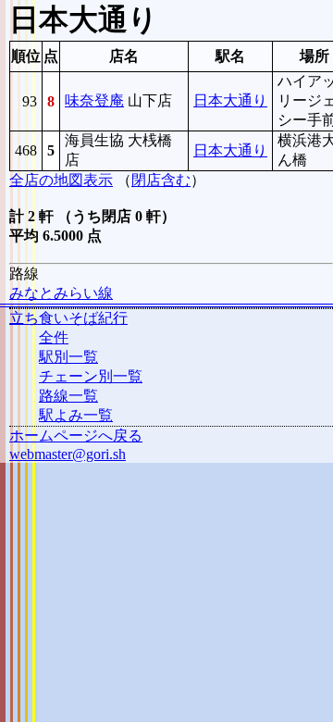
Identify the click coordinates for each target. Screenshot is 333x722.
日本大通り (230, 100)
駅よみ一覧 (76, 415)
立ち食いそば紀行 (68, 318)
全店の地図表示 (61, 180)
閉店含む (161, 180)
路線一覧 (68, 396)
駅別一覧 (68, 357)
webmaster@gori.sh (67, 454)
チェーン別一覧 (90, 376)
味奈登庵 (94, 100)
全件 (53, 337)
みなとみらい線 (61, 293)
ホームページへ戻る (75, 435)
